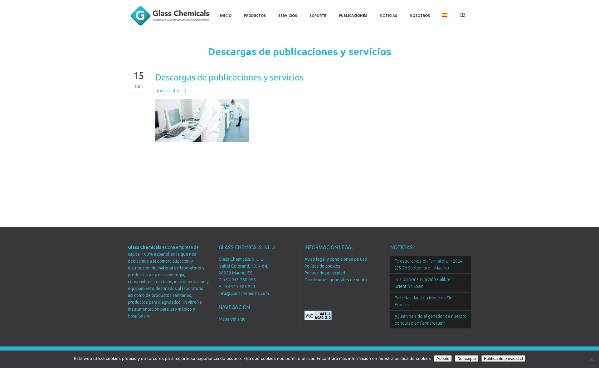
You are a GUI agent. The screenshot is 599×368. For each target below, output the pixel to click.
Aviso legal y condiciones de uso (335, 259)
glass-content (168, 90)
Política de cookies (322, 266)
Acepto (442, 358)
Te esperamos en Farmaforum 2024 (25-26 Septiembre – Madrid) (429, 264)
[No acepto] (591, 359)
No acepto (466, 358)
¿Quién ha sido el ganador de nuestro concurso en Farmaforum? (431, 320)
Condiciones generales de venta (335, 279)
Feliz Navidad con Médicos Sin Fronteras (423, 301)
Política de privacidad (324, 272)
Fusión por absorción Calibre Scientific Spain (422, 283)
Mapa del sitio (232, 319)
